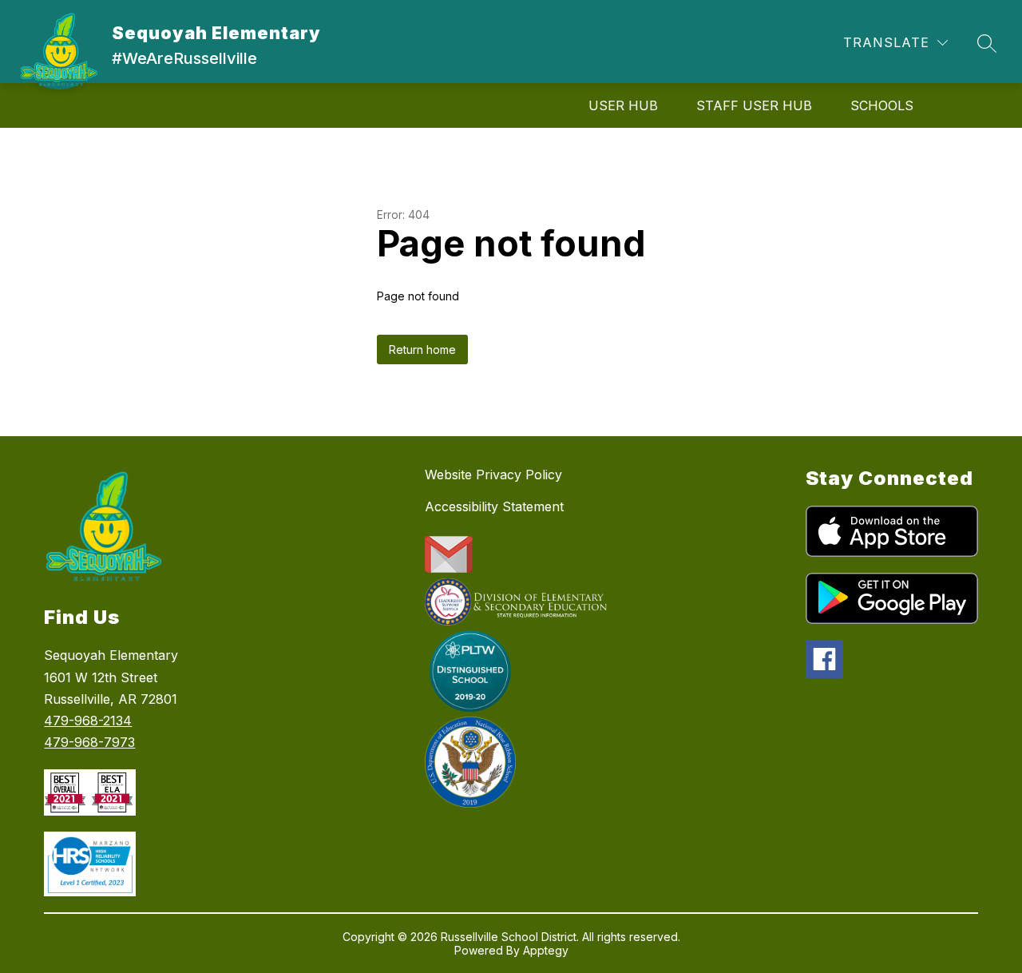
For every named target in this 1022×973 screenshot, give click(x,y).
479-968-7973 (89, 742)
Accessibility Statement (494, 506)
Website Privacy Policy (493, 475)
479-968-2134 (88, 721)
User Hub (623, 105)
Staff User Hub (754, 105)
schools (881, 105)
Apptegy (545, 950)
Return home (422, 349)
